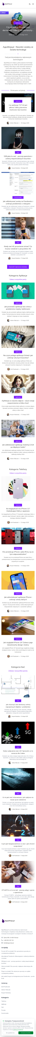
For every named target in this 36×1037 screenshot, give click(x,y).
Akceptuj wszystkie (25, 1032)
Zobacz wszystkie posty (18, 279)
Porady (3, 1010)
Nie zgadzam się (10, 1032)
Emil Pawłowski (5, 986)
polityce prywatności (18, 1029)
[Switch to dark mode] (29, 4)
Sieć (18, 152)
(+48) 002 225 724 (8, 940)
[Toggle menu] (33, 4)
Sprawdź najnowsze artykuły (18, 267)
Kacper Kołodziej (6, 993)
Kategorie (5, 997)
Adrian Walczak (5, 990)
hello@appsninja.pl (9, 943)
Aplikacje (18, 23)
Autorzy (4, 983)
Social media (18, 197)
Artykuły (4, 948)
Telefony (18, 505)
